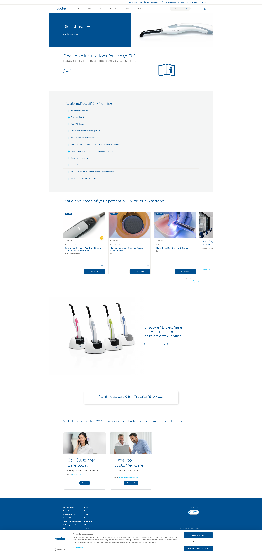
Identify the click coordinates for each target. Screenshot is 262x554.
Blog (182, 2)
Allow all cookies (198, 535)
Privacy (86, 507)
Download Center (153, 2)
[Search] (187, 9)
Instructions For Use (135, 2)
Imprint (86, 514)
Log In (204, 2)
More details (94, 271)
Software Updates (170, 2)
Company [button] (139, 8)
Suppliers (87, 511)
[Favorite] (73, 271)
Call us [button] (84, 483)
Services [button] (126, 8)
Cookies (86, 518)
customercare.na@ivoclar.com (128, 477)
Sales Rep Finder (68, 507)
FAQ (64, 528)
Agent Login (88, 521)
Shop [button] (101, 8)
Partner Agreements (70, 525)
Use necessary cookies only (198, 548)
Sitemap (87, 525)
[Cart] (205, 9)
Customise (197, 542)
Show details (78, 548)
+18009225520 (76, 474)
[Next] (196, 280)
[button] (67, 71)
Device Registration (69, 511)
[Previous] (188, 280)
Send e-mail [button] (131, 483)
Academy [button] (113, 8)
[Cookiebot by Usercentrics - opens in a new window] (60, 550)
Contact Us (193, 2)
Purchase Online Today (156, 344)
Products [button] (89, 8)
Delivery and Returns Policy (72, 521)
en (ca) (197, 8)
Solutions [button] (76, 8)
